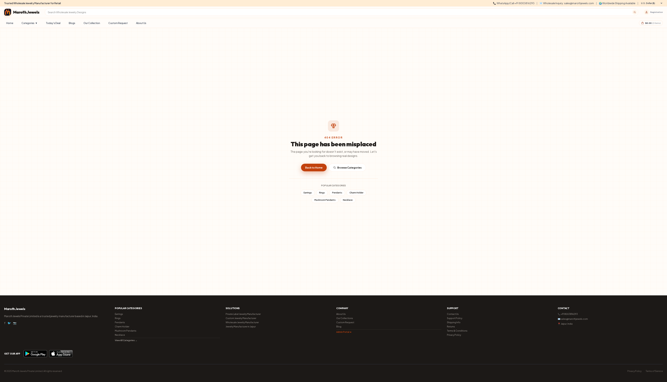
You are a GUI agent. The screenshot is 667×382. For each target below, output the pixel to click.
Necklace (348, 200)
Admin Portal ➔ (343, 332)
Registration (656, 12)
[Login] (646, 12)
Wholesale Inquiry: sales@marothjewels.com (567, 3)
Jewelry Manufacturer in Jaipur (241, 326)
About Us (141, 23)
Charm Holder (356, 192)
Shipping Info (453, 322)
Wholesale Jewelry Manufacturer (242, 322)
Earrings (308, 192)
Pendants (337, 192)
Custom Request (118, 23)
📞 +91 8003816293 (568, 314)
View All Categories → (126, 340)
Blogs (72, 23)
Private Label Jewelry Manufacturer (243, 314)
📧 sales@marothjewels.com (573, 319)
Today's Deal (53, 23)
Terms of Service (654, 371)
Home (9, 23)
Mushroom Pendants (325, 200)
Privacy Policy (454, 335)
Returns (451, 326)
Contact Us (453, 314)
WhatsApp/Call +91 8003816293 (513, 3)
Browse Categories (349, 167)
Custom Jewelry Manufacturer (241, 318)
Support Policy (454, 318)
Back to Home (314, 167)
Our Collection (92, 23)
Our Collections (344, 318)
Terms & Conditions (457, 330)
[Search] (634, 12)
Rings (322, 192)
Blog (338, 326)
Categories (30, 23)
